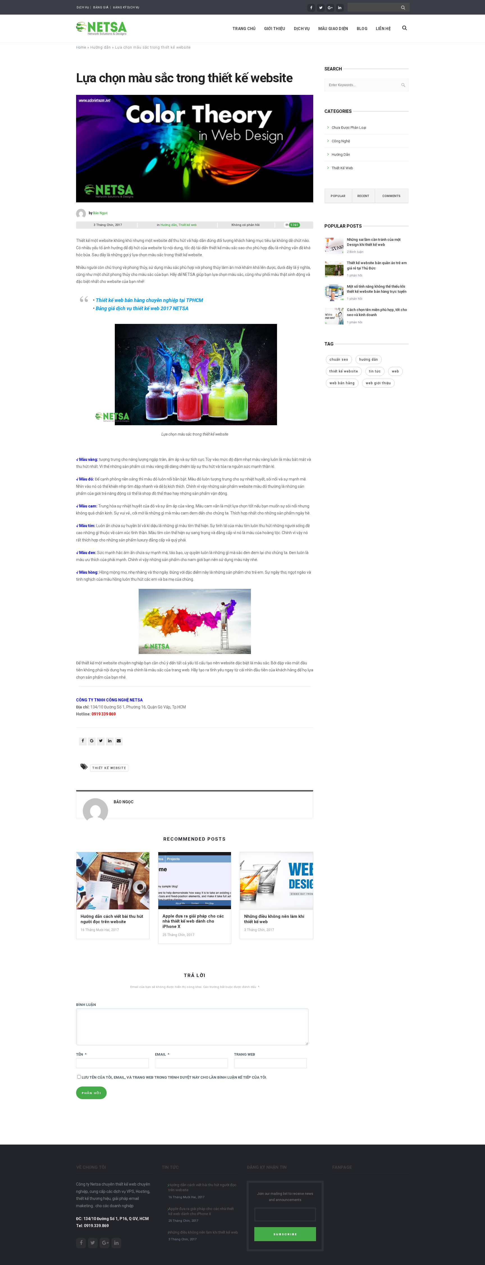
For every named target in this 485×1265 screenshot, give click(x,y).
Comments (391, 196)
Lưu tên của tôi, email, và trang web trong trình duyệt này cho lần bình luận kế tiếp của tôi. (174, 1077)
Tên (81, 1054)
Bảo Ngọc (100, 213)
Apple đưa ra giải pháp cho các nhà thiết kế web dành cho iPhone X (193, 921)
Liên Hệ (383, 28)
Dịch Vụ (83, 7)
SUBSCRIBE (285, 1234)
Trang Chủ (244, 28)
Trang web (244, 1054)
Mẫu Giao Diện (333, 28)
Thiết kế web (188, 225)
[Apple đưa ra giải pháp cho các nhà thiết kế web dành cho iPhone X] (194, 882)
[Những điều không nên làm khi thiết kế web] (276, 882)
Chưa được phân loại (349, 127)
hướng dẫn (368, 360)
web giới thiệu (378, 383)
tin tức (375, 371)
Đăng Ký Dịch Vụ (126, 7)
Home (81, 47)
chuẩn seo (339, 360)
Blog (362, 28)
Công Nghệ (341, 141)
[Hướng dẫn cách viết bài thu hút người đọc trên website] (112, 882)
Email (162, 1054)
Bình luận (86, 1005)
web (395, 371)
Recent (363, 196)
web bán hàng (342, 383)
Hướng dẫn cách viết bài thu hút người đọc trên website (112, 919)
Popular (338, 196)
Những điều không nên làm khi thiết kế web (203, 1232)
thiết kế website (109, 768)
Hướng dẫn (100, 47)
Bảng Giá (101, 7)
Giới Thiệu (274, 28)
